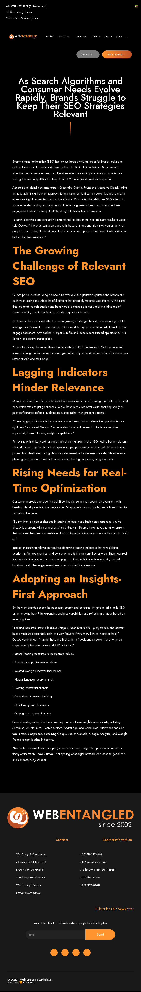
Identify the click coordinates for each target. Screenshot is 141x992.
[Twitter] (113, 6)
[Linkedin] (119, 6)
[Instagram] (124, 6)
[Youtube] (130, 6)
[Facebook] (107, 6)
